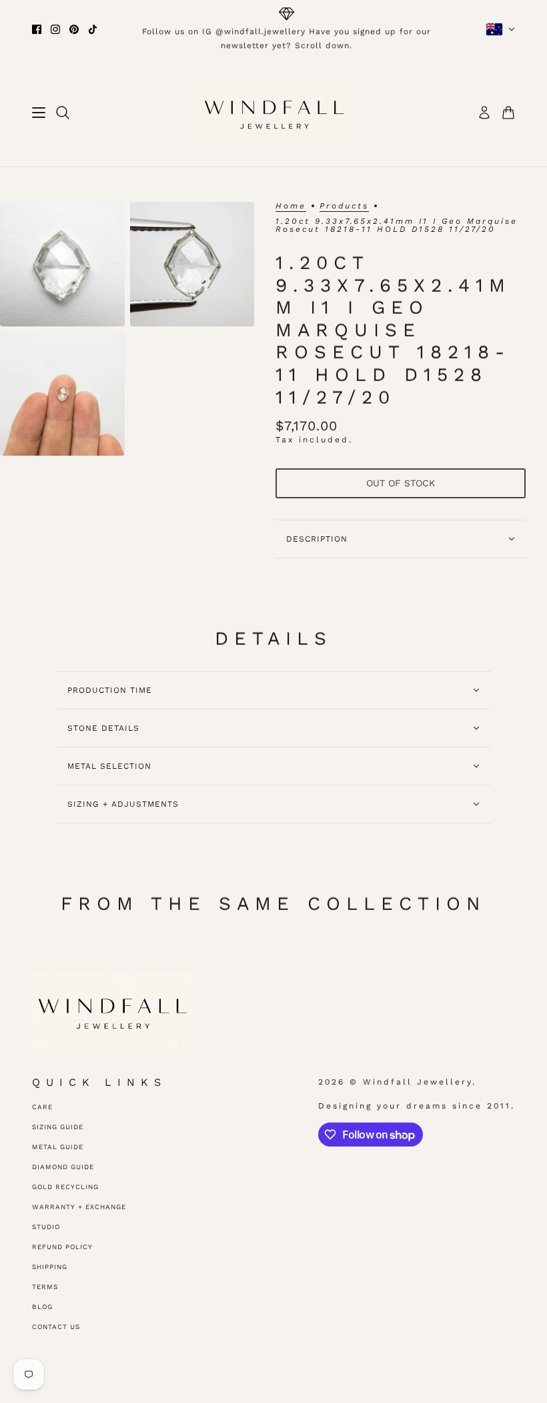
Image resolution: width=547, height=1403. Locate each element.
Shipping (49, 1266)
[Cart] (508, 112)
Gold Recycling (65, 1186)
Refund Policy (62, 1246)
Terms (45, 1286)
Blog (42, 1306)
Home (291, 206)
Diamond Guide (63, 1166)
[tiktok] (92, 29)
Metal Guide (57, 1147)
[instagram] (55, 29)
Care (42, 1107)
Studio (46, 1226)
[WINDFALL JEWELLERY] (273, 112)
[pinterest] (74, 29)
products (344, 206)
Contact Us (56, 1326)
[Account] (484, 112)
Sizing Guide (57, 1127)
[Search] (62, 112)
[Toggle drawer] (38, 112)
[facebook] (36, 29)
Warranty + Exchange (79, 1206)
